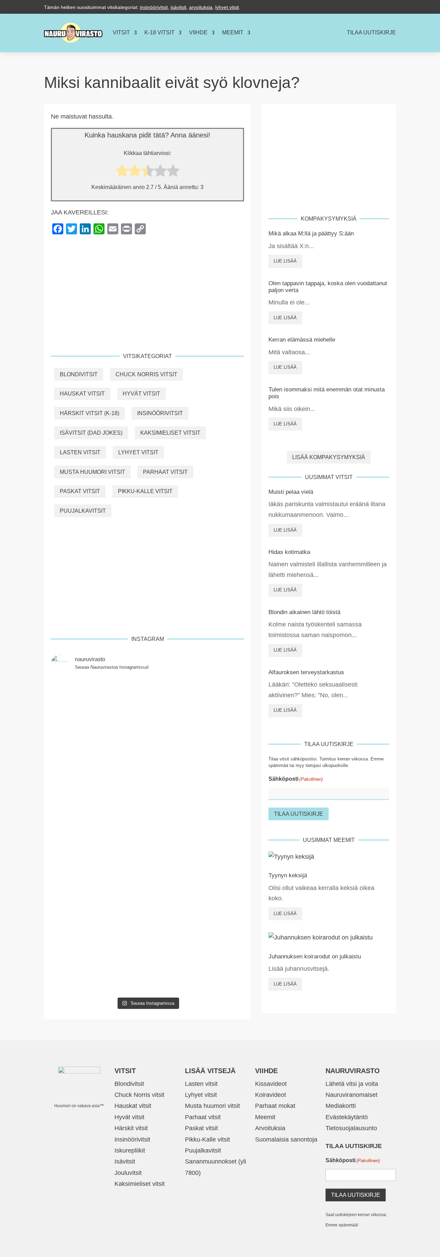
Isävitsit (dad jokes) (91, 433)
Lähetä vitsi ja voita (352, 1083)
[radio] (122, 172)
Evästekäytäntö (347, 1117)
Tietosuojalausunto (351, 1128)
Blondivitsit (79, 374)
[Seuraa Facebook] (376, 6)
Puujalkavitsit (83, 511)
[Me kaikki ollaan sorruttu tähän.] (82, 974)
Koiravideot (270, 1094)
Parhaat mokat (275, 1105)
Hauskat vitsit (82, 394)
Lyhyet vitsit (138, 452)
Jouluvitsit (128, 1172)
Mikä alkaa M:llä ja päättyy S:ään (311, 233)
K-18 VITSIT (159, 32)
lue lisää (285, 261)
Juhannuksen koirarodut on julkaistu (314, 956)
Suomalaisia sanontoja (286, 1139)
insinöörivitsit (154, 7)
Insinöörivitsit (160, 413)
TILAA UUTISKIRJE (371, 32)
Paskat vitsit (80, 491)
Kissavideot (271, 1083)
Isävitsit (124, 1161)
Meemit (265, 1117)
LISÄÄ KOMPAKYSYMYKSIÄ (328, 457)
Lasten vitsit (80, 452)
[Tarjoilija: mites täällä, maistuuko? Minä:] (148, 974)
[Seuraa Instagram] (390, 6)
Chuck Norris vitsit (146, 374)
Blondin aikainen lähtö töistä (304, 612)
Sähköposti (295, 779)
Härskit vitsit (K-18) (89, 413)
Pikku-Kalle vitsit (145, 491)
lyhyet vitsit (227, 7)
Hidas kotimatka (289, 552)
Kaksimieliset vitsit (170, 433)
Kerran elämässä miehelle (301, 339)
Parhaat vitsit (165, 472)
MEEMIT (232, 32)
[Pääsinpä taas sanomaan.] (213, 697)
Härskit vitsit (131, 1128)
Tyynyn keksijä (287, 875)
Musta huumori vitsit (92, 472)
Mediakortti (341, 1105)
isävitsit (178, 7)
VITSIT (121, 32)
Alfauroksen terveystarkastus (306, 672)
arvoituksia (200, 7)
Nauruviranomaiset (351, 1094)
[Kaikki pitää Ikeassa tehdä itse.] (213, 974)
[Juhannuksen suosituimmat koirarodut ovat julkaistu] (148, 816)
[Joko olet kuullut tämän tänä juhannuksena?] (82, 697)
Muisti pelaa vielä (290, 492)
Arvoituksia (270, 1128)
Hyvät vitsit (141, 394)
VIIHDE (198, 32)
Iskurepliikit (129, 1150)
